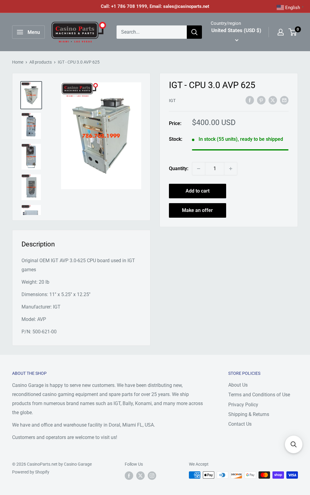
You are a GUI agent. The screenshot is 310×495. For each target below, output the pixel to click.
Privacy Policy (243, 405)
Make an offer (197, 210)
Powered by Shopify (30, 472)
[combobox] (152, 32)
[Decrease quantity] (198, 168)
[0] (293, 32)
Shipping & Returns (248, 414)
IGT (172, 100)
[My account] (281, 32)
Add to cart (197, 191)
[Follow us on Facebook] (129, 475)
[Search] (194, 32)
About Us (238, 385)
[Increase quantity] (230, 168)
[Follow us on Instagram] (152, 475)
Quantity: (178, 168)
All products (40, 62)
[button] (293, 444)
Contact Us (240, 424)
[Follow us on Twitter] (140, 475)
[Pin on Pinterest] (261, 100)
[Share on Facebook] (250, 100)
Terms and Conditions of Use (259, 395)
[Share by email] (284, 100)
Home (17, 62)
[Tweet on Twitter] (273, 100)
